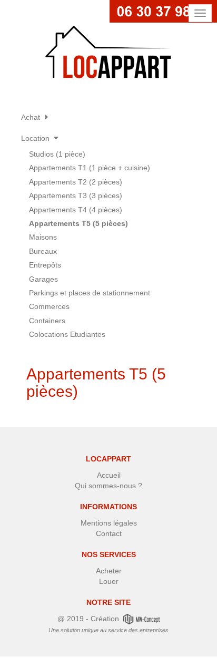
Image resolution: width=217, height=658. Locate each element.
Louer (109, 581)
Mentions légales (109, 523)
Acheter (109, 571)
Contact (109, 533)
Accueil (109, 475)
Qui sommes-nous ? (108, 485)
